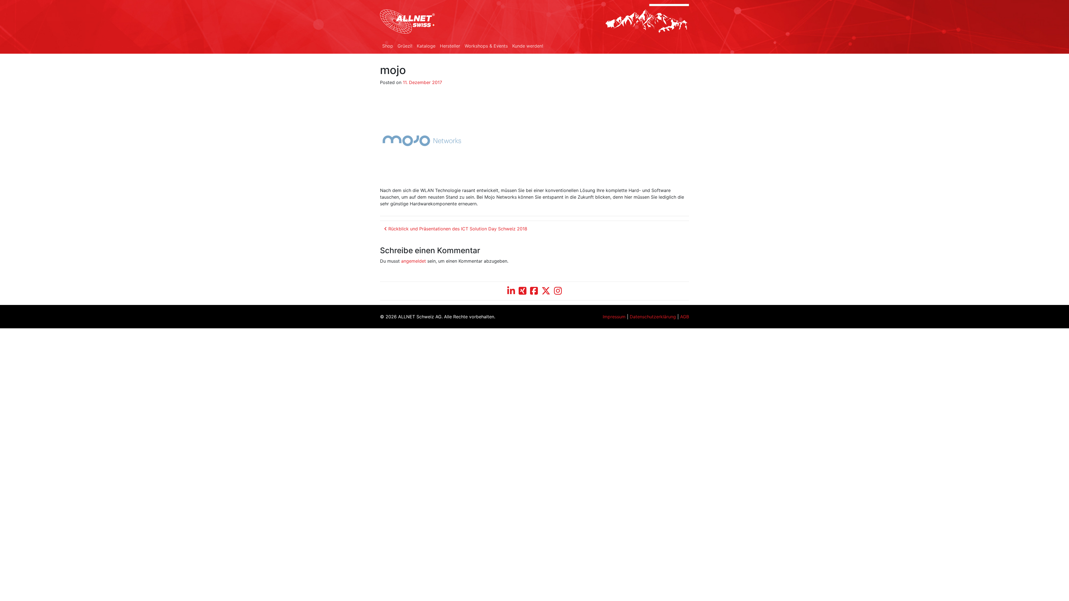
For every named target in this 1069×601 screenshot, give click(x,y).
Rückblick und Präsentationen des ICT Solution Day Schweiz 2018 (457, 228)
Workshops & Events (486, 46)
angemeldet (413, 261)
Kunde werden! (527, 46)
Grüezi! (405, 46)
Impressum (614, 316)
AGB (684, 316)
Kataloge (426, 46)
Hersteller (450, 46)
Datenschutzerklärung (653, 316)
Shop (387, 46)
